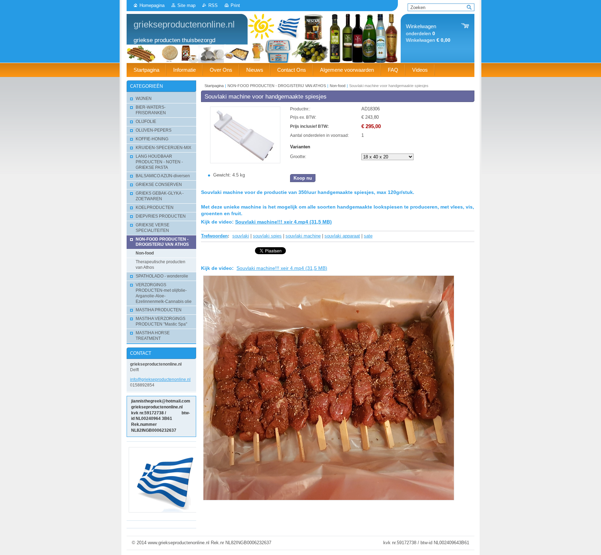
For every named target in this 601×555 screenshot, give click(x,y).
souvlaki (240, 236)
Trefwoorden (214, 236)
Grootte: (298, 156)
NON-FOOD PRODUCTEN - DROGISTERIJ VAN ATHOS (276, 86)
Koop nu (303, 178)
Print (235, 5)
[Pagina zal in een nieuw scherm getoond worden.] (245, 161)
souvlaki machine (303, 236)
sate (368, 236)
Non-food (337, 86)
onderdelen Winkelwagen (428, 33)
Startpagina (214, 86)
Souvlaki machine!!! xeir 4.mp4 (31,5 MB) (283, 222)
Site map (186, 5)
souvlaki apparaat (342, 236)
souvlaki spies (267, 236)
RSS (213, 5)
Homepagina (152, 5)
